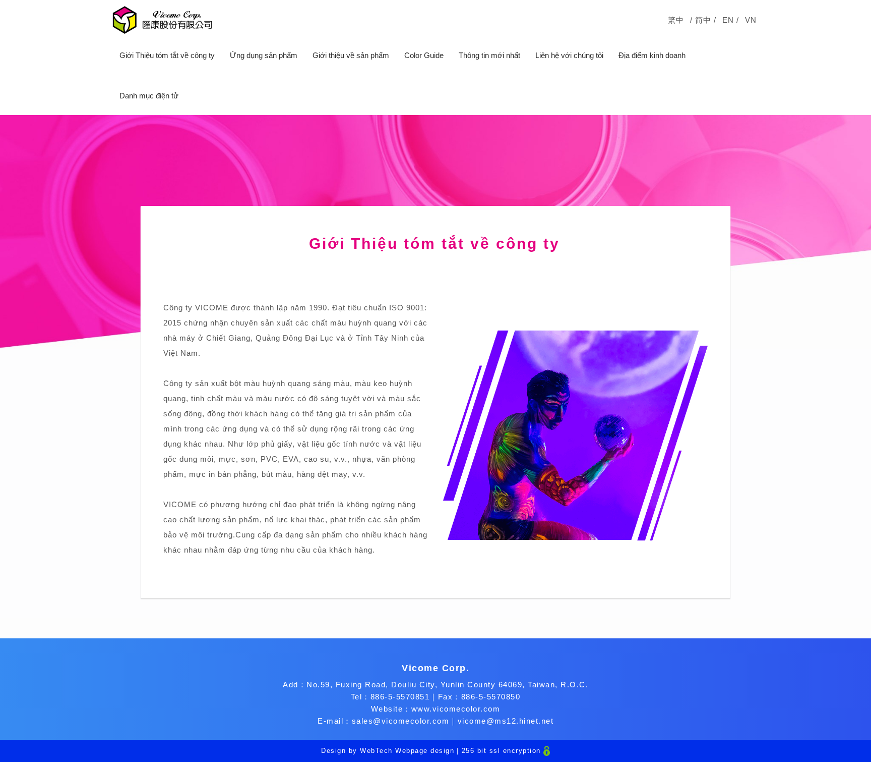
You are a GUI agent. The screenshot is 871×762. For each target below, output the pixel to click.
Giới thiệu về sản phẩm (351, 55)
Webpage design (424, 750)
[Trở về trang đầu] (162, 20)
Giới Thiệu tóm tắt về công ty (167, 55)
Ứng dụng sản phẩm (263, 55)
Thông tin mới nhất (489, 55)
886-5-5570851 (400, 696)
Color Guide (424, 55)
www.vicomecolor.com (456, 708)
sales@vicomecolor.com (401, 721)
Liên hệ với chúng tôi (569, 55)
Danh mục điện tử (148, 95)
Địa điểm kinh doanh (652, 55)
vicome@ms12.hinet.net (506, 721)
